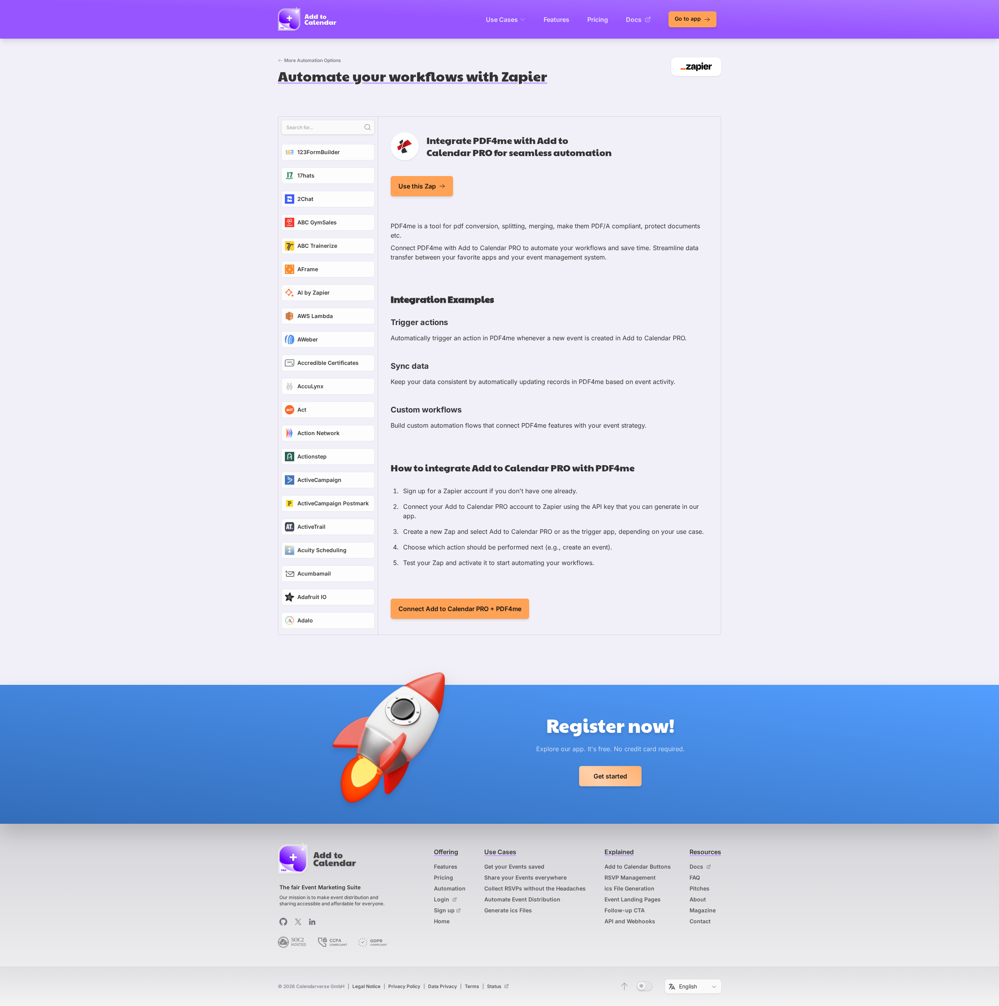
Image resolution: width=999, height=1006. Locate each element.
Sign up (444, 910)
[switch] (644, 986)
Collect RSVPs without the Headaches (535, 888)
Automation (450, 888)
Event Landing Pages (632, 899)
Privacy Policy (404, 986)
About (698, 899)
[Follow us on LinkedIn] (312, 921)
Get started (610, 776)
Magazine (703, 910)
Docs (634, 19)
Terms (472, 986)
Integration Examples (442, 299)
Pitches (699, 888)
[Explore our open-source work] (283, 921)
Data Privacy (442, 986)
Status (495, 986)
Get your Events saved (514, 866)
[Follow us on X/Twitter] (298, 921)
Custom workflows (426, 409)
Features (556, 19)
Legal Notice (366, 986)
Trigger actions (419, 322)
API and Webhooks (629, 921)
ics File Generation (629, 888)
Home (442, 921)
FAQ (695, 877)
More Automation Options (312, 60)
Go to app (688, 18)
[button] (624, 986)
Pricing (597, 19)
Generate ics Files (508, 910)
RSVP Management (630, 877)
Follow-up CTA (624, 910)
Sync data (410, 366)
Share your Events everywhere (525, 877)
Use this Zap (417, 186)
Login (442, 899)
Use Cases (502, 19)
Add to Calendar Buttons (637, 866)
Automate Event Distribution (522, 899)
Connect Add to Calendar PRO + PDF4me (459, 609)
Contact (700, 921)
